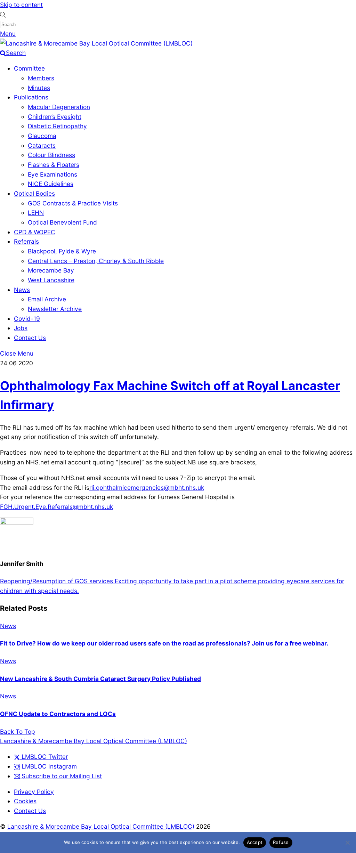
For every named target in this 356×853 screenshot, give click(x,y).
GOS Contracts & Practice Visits (73, 203)
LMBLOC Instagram (48, 766)
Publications (31, 97)
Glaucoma (42, 135)
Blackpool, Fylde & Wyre (62, 251)
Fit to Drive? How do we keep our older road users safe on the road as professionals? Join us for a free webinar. (164, 643)
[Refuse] (347, 842)
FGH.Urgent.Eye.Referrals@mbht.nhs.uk (56, 506)
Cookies (25, 801)
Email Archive (47, 299)
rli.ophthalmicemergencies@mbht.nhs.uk (146, 487)
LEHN (36, 212)
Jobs (20, 328)
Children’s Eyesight (54, 116)
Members (41, 78)
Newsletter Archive (55, 308)
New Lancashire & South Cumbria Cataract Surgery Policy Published (100, 678)
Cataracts (42, 145)
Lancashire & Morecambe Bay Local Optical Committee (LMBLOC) (100, 826)
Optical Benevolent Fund (62, 222)
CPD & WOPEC (34, 232)
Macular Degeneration (59, 107)
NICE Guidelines (50, 183)
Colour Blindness (51, 155)
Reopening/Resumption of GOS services (56, 581)
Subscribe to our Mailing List (61, 776)
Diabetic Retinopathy (57, 126)
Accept (255, 842)
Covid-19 (27, 318)
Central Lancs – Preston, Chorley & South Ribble (96, 261)
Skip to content (21, 4)
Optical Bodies (34, 193)
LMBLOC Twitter (44, 756)
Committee (29, 68)
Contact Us (30, 337)
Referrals (26, 241)
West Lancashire (51, 280)
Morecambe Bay (51, 270)
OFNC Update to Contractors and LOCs (58, 713)
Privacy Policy (34, 791)
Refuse (281, 842)
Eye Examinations (52, 174)
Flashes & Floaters (53, 164)
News (22, 289)
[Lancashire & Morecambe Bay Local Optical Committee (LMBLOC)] (96, 43)
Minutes (39, 87)
